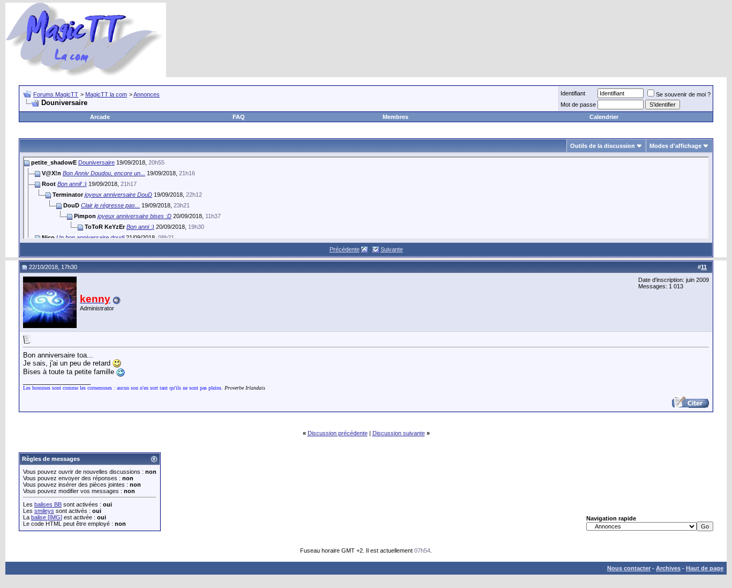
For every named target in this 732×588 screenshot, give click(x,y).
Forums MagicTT (55, 94)
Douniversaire (96, 162)
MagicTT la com (106, 94)
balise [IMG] (46, 517)
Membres (395, 117)
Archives (668, 568)
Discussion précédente (338, 433)
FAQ (239, 117)
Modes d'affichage (675, 146)
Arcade (100, 117)
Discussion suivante (398, 433)
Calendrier (603, 117)
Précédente (345, 249)
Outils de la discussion (602, 146)
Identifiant (573, 93)
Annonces (146, 94)
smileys (44, 511)
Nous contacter (629, 568)
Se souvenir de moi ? (683, 94)
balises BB (48, 504)
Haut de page (704, 568)
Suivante (391, 249)
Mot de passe (578, 104)
